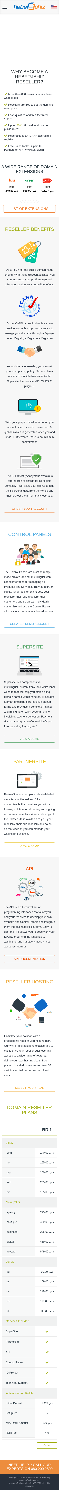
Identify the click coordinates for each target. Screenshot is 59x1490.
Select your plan (29, 1087)
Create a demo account (29, 624)
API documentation (29, 959)
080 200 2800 (42, 1469)
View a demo (29, 738)
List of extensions (30, 209)
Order (46, 1445)
